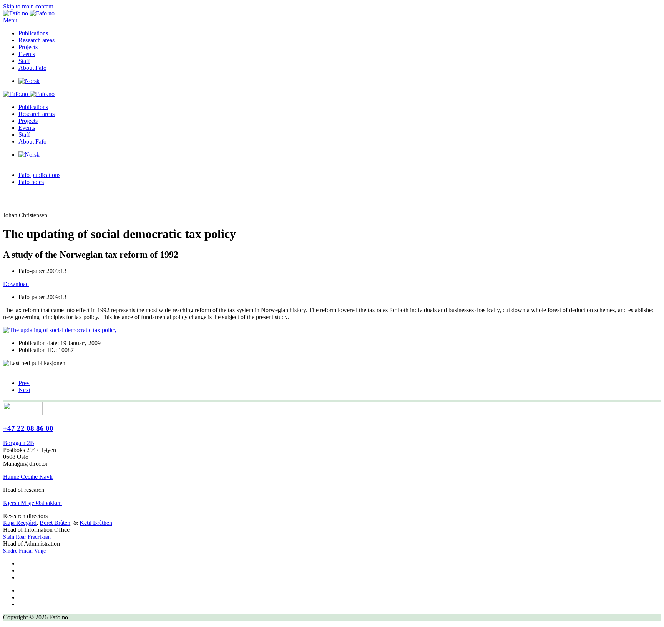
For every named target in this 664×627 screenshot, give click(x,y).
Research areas (36, 40)
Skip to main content (28, 6)
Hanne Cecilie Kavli (28, 476)
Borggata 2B (18, 443)
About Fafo (32, 68)
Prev (24, 383)
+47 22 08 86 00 (28, 428)
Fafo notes (31, 182)
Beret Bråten (55, 522)
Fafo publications (39, 175)
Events (26, 54)
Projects (28, 47)
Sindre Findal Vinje (24, 551)
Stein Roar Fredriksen (27, 537)
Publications (33, 33)
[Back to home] (29, 13)
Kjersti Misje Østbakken (32, 503)
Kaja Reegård (20, 522)
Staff (24, 61)
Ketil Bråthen (96, 522)
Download (16, 284)
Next (24, 390)
